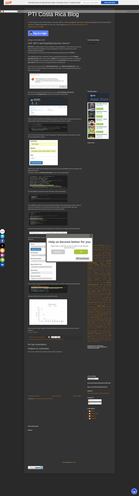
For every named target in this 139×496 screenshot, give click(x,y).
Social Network (91, 322)
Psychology (90, 312)
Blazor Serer (104, 253)
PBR (98, 307)
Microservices (99, 300)
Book (102, 255)
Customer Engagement (105, 269)
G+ (109, 393)
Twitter (105, 330)
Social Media (108, 320)
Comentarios (93, 403)
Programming (97, 311)
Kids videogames (94, 294)
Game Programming (105, 285)
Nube (95, 306)
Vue (96, 338)
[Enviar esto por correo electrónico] (52, 337)
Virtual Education (94, 335)
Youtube (106, 393)
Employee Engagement (93, 279)
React (110, 312)
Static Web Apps (95, 325)
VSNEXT (93, 338)
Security (92, 315)
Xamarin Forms (101, 339)
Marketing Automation (92, 299)
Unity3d (93, 332)
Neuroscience (106, 304)
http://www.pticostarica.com (78, 24)
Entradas (92, 400)
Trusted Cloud (100, 330)
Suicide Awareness (107, 325)
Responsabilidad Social (103, 314)
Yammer (89, 341)
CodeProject (90, 264)
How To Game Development (99, 289)
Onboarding (108, 306)
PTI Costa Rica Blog (53, 14)
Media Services (91, 300)
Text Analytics (94, 328)
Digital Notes (90, 275)
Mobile (92, 304)
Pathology (94, 307)
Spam (98, 323)
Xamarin (95, 339)
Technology (99, 327)
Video (97, 332)
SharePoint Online (95, 317)
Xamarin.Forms (108, 339)
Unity (88, 332)
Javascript (101, 293)
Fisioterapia (89, 282)
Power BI (95, 309)
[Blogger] (2, 250)
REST (110, 314)
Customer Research (92, 271)
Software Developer (101, 322)
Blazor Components (96, 253)
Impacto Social (96, 291)
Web (88, 393)
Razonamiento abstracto (102, 312)
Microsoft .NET (107, 300)
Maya (110, 299)
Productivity (108, 309)
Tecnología (105, 327)
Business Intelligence (101, 257)
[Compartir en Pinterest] (59, 337)
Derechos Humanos (106, 272)
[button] (54, 2)
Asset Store (101, 250)
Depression (96, 272)
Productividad (102, 309)
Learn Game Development (105, 294)
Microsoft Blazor (102, 302)
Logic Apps (103, 297)
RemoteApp (90, 314)
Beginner (109, 252)
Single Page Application (105, 317)
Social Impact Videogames (97, 320)
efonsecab (93, 418)
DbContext (89, 272)
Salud (88, 315)
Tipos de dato (102, 328)
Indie (102, 291)
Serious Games (99, 316)
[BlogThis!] (54, 337)
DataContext (108, 271)
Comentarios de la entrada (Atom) (44, 398)
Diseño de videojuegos (101, 275)
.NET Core (101, 245)
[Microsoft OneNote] (2, 255)
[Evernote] (2, 260)
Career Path (108, 258)
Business (93, 257)
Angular (99, 248)
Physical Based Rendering (105, 307)
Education (100, 277)
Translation (94, 330)
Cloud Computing (102, 260)
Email (110, 277)
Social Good (105, 319)
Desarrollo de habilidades (93, 274)
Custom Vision (108, 267)
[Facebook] (2, 241)
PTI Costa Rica (94, 413)
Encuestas (104, 279)
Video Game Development (105, 332)
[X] (2, 245)
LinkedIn (96, 393)
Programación (90, 311)
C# (103, 258)
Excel (104, 280)
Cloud (96, 260)
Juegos (105, 293)
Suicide (101, 325)
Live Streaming (97, 297)
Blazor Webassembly (96, 255)
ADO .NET (108, 247)
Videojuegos (98, 333)
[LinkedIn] (2, 236)
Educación (95, 277)
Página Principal (56, 396)
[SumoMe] (2, 264)
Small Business (90, 319)
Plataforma (89, 309)
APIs (103, 248)
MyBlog (93, 411)
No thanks (58, 252)
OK (81, 252)
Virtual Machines (103, 335)
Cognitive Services (99, 264)
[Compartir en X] (56, 337)
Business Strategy (98, 258)
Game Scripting (91, 286)
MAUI (99, 299)
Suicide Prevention (91, 327)
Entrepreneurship (98, 280)
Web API (99, 338)
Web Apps (104, 338)
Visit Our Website (33, 332)
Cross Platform (100, 267)
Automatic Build (107, 250)
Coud (95, 267)
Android (95, 248)
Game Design (103, 282)
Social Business (98, 319)
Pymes (94, 312)
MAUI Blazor (105, 299)
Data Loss (101, 271)
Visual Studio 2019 (96, 336)
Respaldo (95, 314)
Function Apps (96, 282)
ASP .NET (34, 339)
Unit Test (109, 330)
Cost (95, 266)
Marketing (109, 297)
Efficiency (106, 277)
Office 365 (101, 306)
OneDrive (89, 307)
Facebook (108, 280)
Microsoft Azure (48, 339)
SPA (95, 323)
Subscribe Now (109, 2)
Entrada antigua (77, 396)
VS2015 (89, 338)
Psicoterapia (108, 311)
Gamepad (99, 286)
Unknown (93, 416)
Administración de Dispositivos (99, 247)
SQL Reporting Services (58, 339)
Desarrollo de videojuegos (105, 274)
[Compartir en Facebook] (57, 337)
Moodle (101, 304)
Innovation (96, 293)
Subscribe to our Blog (35, 27)
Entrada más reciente (33, 396)
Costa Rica (100, 266)
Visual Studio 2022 (106, 336)
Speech (101, 323)
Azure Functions (98, 252)
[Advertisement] (42, 443)
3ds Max (106, 245)
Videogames (90, 333)
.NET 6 (95, 245)
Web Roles (108, 338)
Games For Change (100, 288)
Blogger (74, 462)
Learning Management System (95, 296)
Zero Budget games (96, 341)
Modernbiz (96, 304)
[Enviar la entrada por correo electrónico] (49, 337)
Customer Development (93, 269)
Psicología (103, 311)
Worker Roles (90, 339)
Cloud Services (40, 339)
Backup (104, 252)
